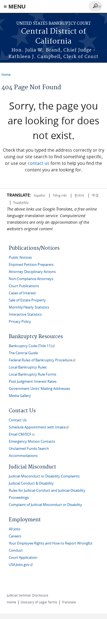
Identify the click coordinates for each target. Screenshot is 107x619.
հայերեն (21, 202)
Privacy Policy (20, 321)
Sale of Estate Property (27, 300)
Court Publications (24, 286)
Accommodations (23, 455)
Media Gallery (20, 395)
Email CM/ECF (22, 434)
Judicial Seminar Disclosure (27, 595)
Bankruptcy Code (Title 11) (32, 346)
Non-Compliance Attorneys (31, 279)
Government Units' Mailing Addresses (39, 388)
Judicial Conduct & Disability (31, 483)
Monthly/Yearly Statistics (29, 307)
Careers (15, 536)
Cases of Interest (22, 293)
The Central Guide (23, 353)
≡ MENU (15, 6)
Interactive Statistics (25, 314)
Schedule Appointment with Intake (39, 427)
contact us (38, 163)
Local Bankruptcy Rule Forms (32, 374)
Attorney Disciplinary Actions (32, 271)
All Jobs (14, 529)
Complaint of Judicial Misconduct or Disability (45, 504)
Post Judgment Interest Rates (33, 381)
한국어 (79, 195)
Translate (69, 602)
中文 (95, 195)
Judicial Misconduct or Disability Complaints (44, 476)
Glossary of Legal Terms (39, 602)
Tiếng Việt (60, 195)
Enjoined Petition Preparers (31, 264)
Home (6, 74)
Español (40, 195)
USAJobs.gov (21, 564)
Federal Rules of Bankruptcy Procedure (42, 360)
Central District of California (53, 36)
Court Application (23, 557)
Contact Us (18, 420)
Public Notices (20, 257)
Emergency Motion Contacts (32, 441)
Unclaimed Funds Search (29, 448)
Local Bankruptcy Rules (28, 367)
